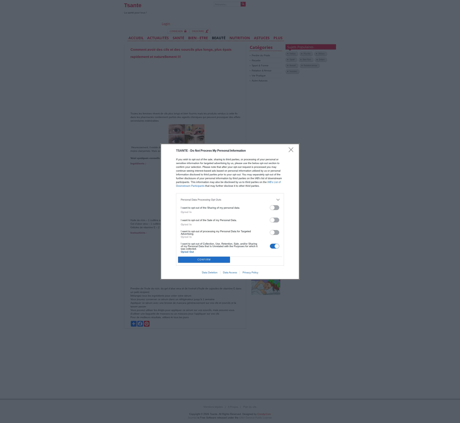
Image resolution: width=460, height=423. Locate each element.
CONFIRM (204, 259)
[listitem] (230, 200)
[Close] (292, 150)
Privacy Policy (250, 272)
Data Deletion (209, 272)
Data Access (230, 272)
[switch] (274, 207)
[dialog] (230, 211)
